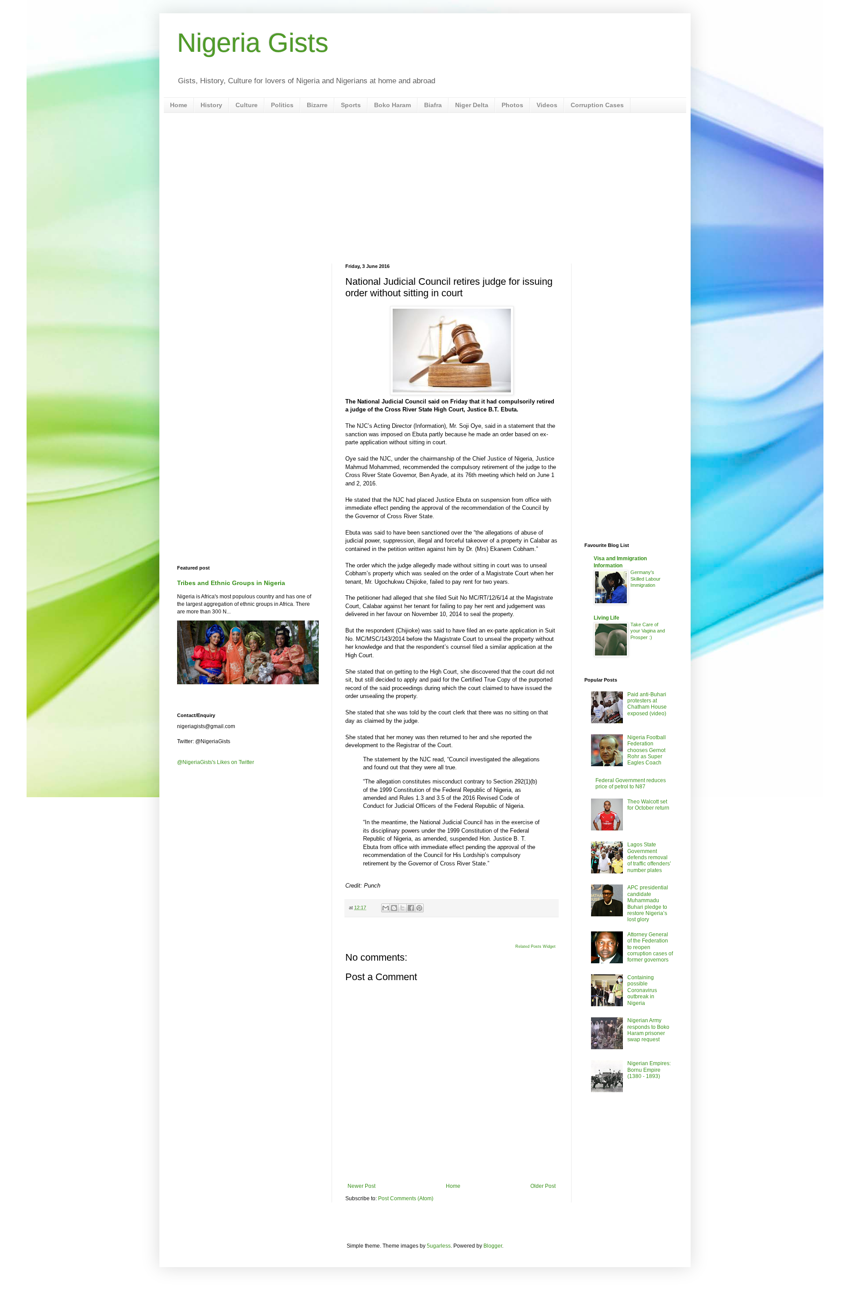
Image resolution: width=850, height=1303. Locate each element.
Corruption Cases (597, 105)
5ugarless (439, 1246)
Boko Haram (392, 105)
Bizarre (317, 105)
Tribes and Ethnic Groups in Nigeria (231, 582)
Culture (247, 105)
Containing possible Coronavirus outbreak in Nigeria (642, 990)
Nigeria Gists (252, 43)
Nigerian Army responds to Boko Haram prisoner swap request (648, 1030)
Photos (512, 105)
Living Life (606, 618)
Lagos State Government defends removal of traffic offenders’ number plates (649, 857)
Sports (351, 105)
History (211, 105)
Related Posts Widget (535, 946)
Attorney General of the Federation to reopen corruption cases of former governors (650, 947)
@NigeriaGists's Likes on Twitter (215, 762)
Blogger (492, 1246)
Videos (547, 105)
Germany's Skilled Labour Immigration (645, 579)
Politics (282, 105)
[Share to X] (402, 908)
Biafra (433, 105)
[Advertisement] (425, 188)
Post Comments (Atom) (405, 1198)
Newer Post (361, 1186)
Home (178, 105)
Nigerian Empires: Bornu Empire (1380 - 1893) (649, 1069)
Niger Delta (471, 105)
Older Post (543, 1186)
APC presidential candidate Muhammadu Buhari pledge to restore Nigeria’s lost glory (647, 903)
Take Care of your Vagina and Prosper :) (647, 631)
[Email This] (385, 908)
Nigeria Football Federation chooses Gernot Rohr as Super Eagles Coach (646, 750)
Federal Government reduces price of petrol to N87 (630, 783)
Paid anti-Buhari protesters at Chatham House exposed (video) (647, 704)
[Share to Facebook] (410, 908)
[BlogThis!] (394, 908)
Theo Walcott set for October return (648, 805)
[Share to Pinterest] (419, 908)
